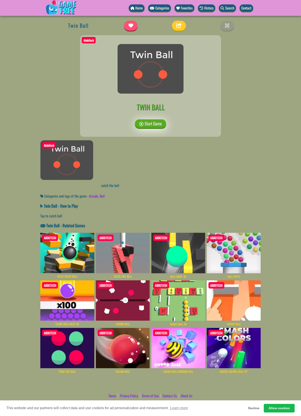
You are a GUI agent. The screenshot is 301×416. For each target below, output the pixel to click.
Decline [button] (253, 408)
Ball (102, 196)
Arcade (93, 196)
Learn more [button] (179, 408)
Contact (246, 8)
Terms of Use (150, 395)
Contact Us (170, 395)
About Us (186, 395)
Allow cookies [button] (279, 408)
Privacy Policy (129, 395)
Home (112, 395)
